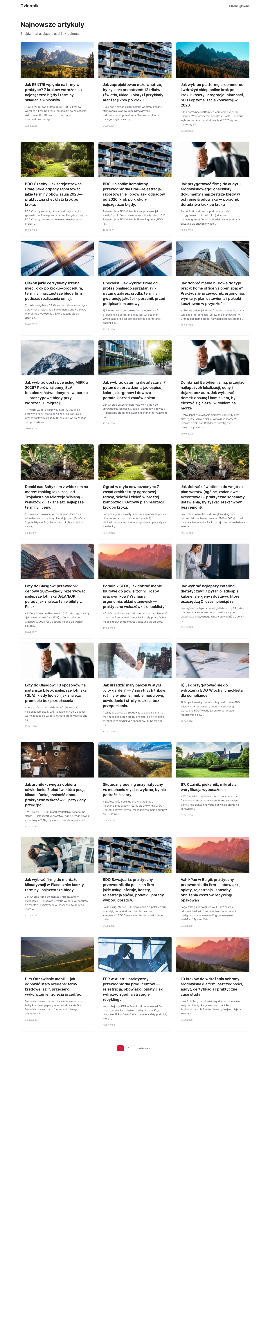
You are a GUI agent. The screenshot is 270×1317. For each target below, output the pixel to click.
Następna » (143, 1048)
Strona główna (239, 6)
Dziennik (29, 5)
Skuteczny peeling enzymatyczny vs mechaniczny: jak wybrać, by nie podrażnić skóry (134, 789)
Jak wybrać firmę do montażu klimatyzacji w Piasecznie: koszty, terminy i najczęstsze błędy (55, 884)
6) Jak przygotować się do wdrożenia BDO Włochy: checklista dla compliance (212, 690)
